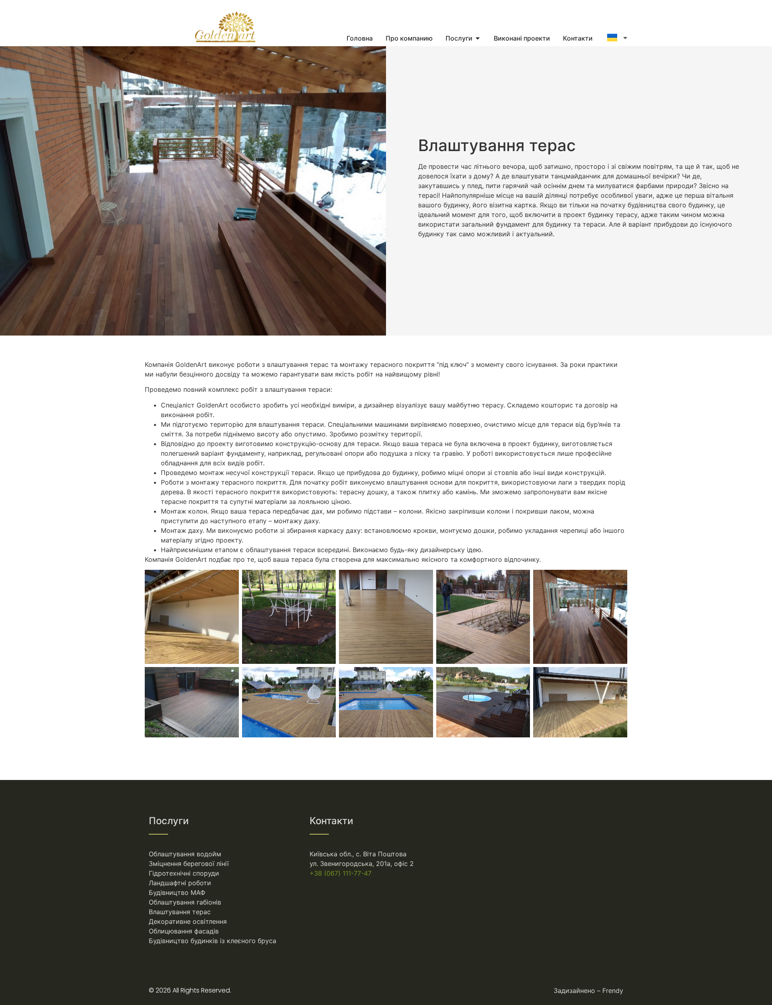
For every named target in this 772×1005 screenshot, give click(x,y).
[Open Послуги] (477, 38)
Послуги (459, 38)
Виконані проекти (522, 38)
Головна (360, 38)
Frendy (612, 991)
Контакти (578, 38)
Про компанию (409, 38)
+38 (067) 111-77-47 (341, 873)
